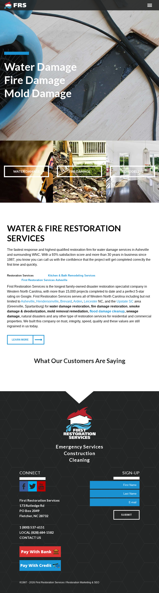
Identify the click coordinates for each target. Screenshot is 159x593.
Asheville (28, 301)
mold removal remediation (67, 311)
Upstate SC (125, 301)
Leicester (90, 301)
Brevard (66, 301)
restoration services (92, 316)
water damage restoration (69, 306)
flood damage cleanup (107, 311)
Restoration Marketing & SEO (82, 582)
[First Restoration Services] (15, 5)
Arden (77, 301)
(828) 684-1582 (42, 532)
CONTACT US (30, 537)
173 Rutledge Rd (31, 505)
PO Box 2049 (29, 511)
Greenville (15, 306)
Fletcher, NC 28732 (33, 516)
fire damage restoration (109, 306)
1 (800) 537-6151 (32, 527)
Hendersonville (47, 301)
